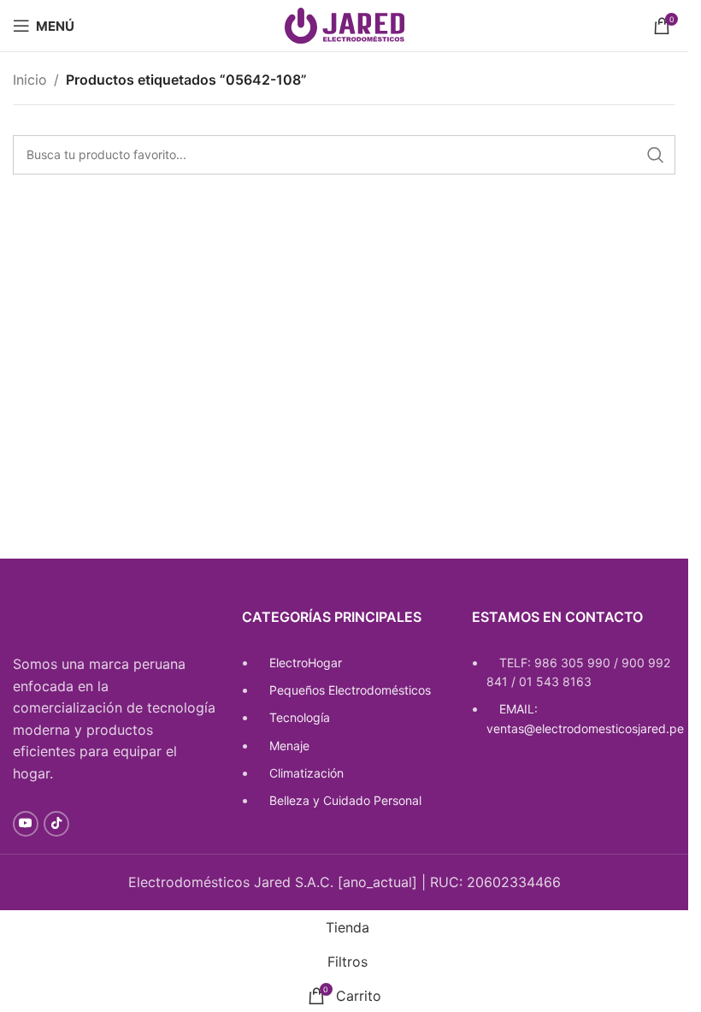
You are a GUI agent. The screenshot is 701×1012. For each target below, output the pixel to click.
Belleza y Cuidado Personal (345, 800)
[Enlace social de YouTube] (25, 824)
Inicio (30, 79)
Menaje (289, 745)
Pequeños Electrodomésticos (350, 690)
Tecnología (299, 717)
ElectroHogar (305, 662)
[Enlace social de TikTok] (56, 824)
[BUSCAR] (655, 155)
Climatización (306, 773)
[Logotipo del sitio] (344, 24)
